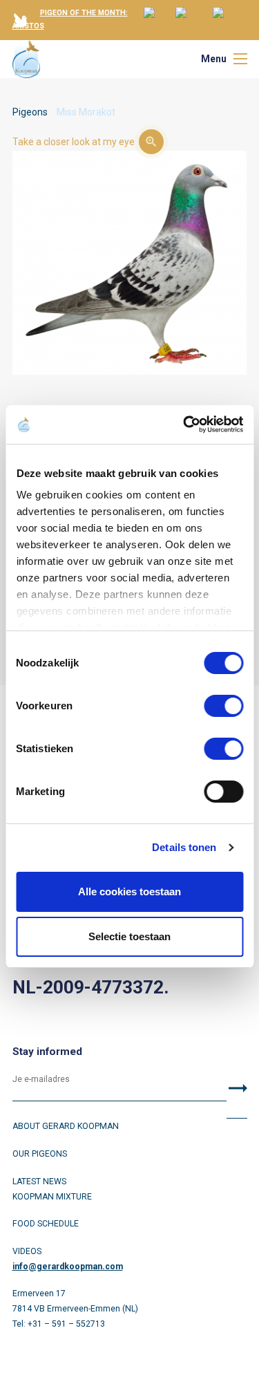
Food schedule (45, 1224)
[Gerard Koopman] (26, 59)
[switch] (223, 706)
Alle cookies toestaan (129, 891)
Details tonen (184, 847)
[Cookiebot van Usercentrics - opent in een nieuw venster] (184, 424)
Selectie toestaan (129, 936)
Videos (26, 1251)
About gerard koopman (65, 1126)
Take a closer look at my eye (73, 141)
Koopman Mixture (52, 1197)
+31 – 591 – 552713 (66, 1324)
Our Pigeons (39, 1154)
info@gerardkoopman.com (67, 1266)
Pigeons (30, 112)
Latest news (39, 1181)
